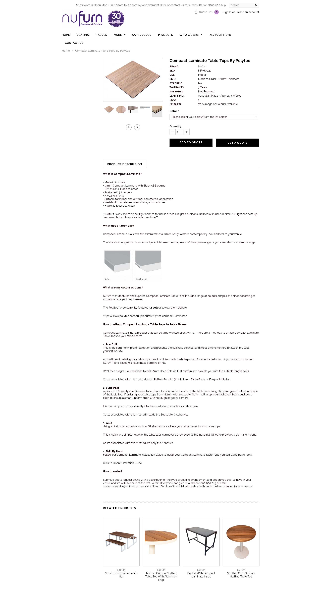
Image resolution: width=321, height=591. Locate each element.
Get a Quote (238, 142)
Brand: (174, 66)
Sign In (227, 12)
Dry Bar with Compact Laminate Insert (201, 575)
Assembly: (176, 91)
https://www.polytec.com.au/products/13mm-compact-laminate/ (145, 316)
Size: (173, 79)
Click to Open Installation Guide (122, 463)
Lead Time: (177, 95)
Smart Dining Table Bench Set (121, 575)
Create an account (247, 12)
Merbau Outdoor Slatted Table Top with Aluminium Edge (161, 576)
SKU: (172, 70)
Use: (172, 74)
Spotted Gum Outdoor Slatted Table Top (241, 575)
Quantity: (176, 126)
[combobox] (244, 5)
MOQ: (173, 99)
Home (66, 50)
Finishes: (176, 104)
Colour (174, 111)
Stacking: (176, 83)
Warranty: (177, 87)
